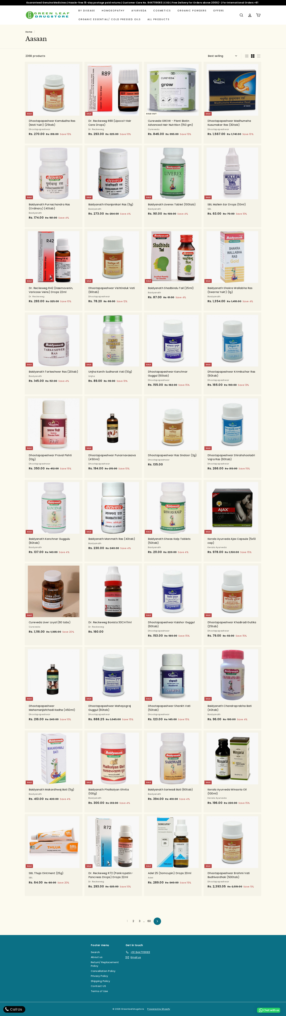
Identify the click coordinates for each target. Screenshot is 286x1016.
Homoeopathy (113, 10)
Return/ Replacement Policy (105, 964)
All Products (158, 19)
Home (28, 32)
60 (149, 921)
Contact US (98, 986)
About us (96, 957)
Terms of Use (99, 991)
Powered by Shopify (158, 1009)
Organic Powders (192, 10)
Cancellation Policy (103, 971)
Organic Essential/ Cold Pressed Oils (109, 19)
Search (95, 952)
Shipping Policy (100, 981)
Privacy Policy (99, 976)
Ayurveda (139, 10)
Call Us (15, 1009)
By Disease (86, 10)
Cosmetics (162, 10)
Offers (218, 10)
